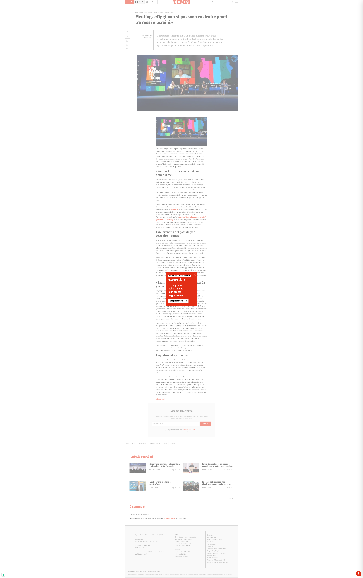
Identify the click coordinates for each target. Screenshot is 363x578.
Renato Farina (207, 470)
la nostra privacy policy (189, 429)
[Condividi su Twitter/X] (127, 36)
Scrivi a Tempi (211, 537)
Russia (165, 443)
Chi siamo (210, 535)
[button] (127, 48)
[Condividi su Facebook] (127, 32)
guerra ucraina (131, 443)
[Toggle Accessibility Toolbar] (359, 574)
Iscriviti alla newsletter (214, 539)
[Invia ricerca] (232, 2)
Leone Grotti (153, 488)
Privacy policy (211, 544)
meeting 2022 (142, 443)
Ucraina (172, 443)
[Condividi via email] (127, 45)
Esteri (141, 12)
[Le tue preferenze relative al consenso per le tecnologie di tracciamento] (3, 574)
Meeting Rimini (155, 443)
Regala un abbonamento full (216, 560)
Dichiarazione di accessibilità (216, 548)
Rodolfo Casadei (155, 470)
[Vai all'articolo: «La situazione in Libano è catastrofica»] (138, 487)
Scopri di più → (232, 498)
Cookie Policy (211, 546)
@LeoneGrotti (160, 399)
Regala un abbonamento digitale (217, 562)
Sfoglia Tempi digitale (214, 551)
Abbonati (129, 2)
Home (136, 12)
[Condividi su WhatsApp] (127, 41)
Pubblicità (210, 542)
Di (147, 35)
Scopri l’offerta (176, 301)
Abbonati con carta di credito (216, 553)
